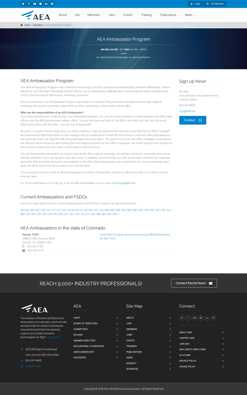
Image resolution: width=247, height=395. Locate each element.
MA (107, 210)
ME (118, 210)
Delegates (80, 357)
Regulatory (38, 25)
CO (48, 210)
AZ (37, 210)
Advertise (132, 369)
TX (82, 214)
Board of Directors (85, 323)
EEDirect (131, 363)
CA (43, 210)
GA (64, 210)
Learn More (52, 337)
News (188, 15)
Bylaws (78, 334)
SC (66, 214)
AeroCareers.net (84, 352)
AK (22, 210)
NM (22, 214)
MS (141, 210)
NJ (168, 210)
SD (71, 214)
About (63, 15)
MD (113, 210)
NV (28, 214)
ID (77, 210)
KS (91, 210)
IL (82, 210)
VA (92, 214)
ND (158, 210)
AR (32, 210)
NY (33, 214)
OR (50, 214)
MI (123, 210)
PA (55, 214)
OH (39, 214)
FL (59, 210)
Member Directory (84, 340)
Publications (168, 15)
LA (101, 210)
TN (77, 214)
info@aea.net (32, 366)
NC (152, 210)
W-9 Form (184, 355)
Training (146, 15)
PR (60, 214)
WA (98, 214)
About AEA (185, 332)
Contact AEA (187, 338)
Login (197, 4)
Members (93, 15)
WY (115, 214)
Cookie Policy (187, 366)
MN (129, 210)
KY (96, 210)
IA (73, 210)
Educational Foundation (89, 346)
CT (54, 210)
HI (69, 210)
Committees (81, 329)
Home (27, 25)
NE (163, 210)
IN (86, 210)
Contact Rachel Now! (191, 283)
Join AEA (184, 343)
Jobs (111, 15)
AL (27, 210)
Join (77, 15)
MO (135, 210)
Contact (189, 120)
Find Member (217, 4)
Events (128, 15)
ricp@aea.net (127, 183)
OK (44, 214)
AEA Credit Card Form (192, 349)
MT (147, 210)
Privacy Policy (187, 360)
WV (109, 214)
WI (103, 214)
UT (87, 214)
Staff (77, 317)
